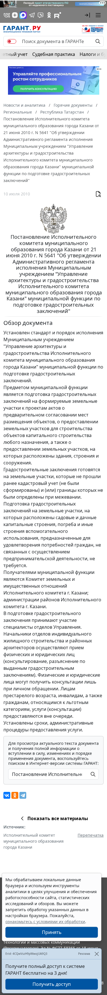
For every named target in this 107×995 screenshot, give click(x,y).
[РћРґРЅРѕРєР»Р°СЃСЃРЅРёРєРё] (14, 795)
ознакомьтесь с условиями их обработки (45, 921)
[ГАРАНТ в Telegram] (32, 15)
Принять (52, 932)
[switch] (11, 41)
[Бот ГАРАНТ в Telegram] (40, 15)
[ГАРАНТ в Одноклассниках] (49, 15)
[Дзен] (15, 15)
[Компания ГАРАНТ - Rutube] (57, 15)
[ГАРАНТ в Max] (23, 15)
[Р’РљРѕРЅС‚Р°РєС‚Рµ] (6, 795)
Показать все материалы (57, 818)
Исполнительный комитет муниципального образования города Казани (33, 841)
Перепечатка (91, 835)
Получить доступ (52, 984)
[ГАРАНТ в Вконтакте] (6, 15)
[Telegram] (22, 795)
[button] (87, 15)
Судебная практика (53, 54)
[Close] (97, 954)
